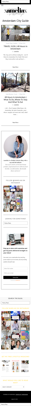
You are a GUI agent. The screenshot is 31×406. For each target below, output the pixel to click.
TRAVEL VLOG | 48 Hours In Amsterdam (15, 47)
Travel (7, 43)
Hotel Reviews (9, 94)
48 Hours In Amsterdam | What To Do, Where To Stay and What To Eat (15, 99)
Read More (15, 67)
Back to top (15, 399)
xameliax (16, 51)
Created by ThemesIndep (22, 394)
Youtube (15, 43)
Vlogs (11, 43)
